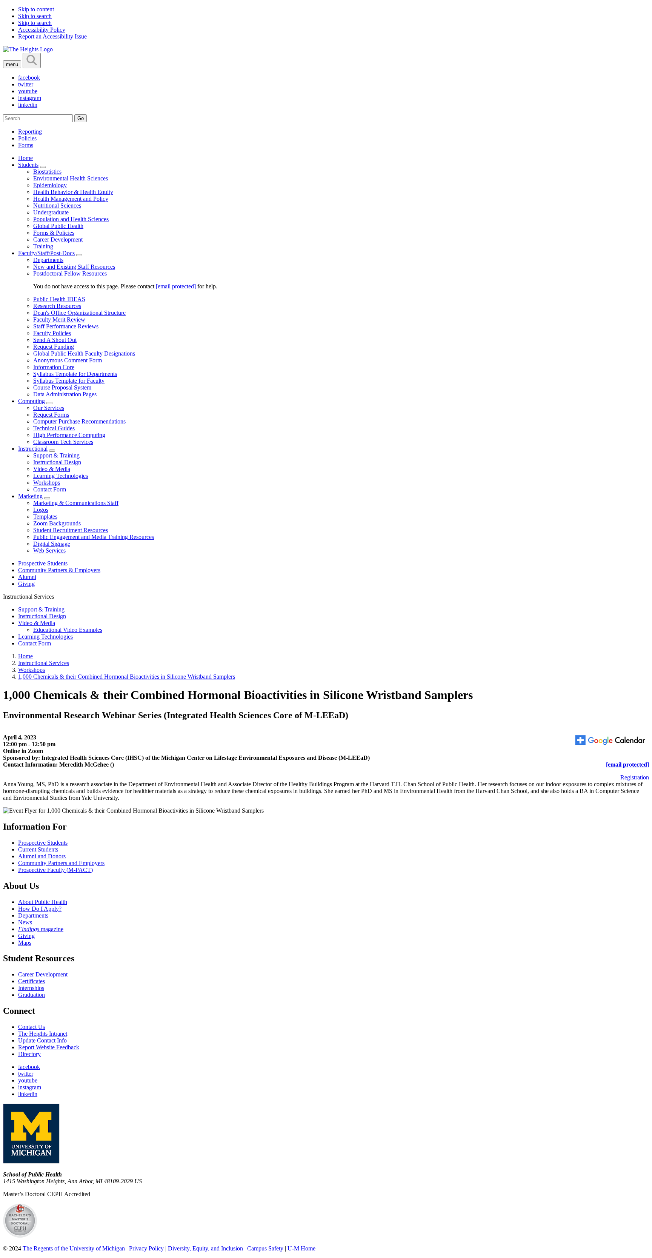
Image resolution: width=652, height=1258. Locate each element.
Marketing (30, 496)
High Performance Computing (69, 435)
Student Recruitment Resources (70, 530)
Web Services (49, 550)
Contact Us (31, 1027)
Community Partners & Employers (59, 570)
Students (28, 165)
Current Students (38, 849)
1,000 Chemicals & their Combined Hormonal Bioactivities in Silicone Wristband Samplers (126, 676)
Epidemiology (50, 185)
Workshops (46, 482)
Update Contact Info (42, 1040)
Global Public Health (58, 226)
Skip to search (35, 16)
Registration (634, 777)
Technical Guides (54, 428)
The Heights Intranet (42, 1033)
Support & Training (56, 455)
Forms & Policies (53, 232)
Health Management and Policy (70, 199)
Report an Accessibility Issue (52, 36)
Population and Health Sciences (71, 219)
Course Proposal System (62, 387)
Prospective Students (43, 563)
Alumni (27, 577)
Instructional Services (43, 663)
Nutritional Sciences (57, 205)
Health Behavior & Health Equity (73, 192)
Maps (24, 942)
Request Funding (53, 346)
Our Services (48, 408)
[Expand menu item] (43, 167)
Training (43, 246)
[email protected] (176, 286)
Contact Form (49, 489)
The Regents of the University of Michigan (74, 1248)
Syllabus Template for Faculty (69, 380)
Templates (45, 516)
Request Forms (51, 414)
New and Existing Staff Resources (74, 266)
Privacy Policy (146, 1248)
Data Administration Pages (65, 394)
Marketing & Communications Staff (75, 503)
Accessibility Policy (41, 29)
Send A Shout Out (55, 340)
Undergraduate (51, 212)
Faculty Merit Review (59, 319)
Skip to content (36, 9)
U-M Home (301, 1248)
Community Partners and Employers (61, 863)
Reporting (30, 131)
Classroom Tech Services (63, 442)
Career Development (58, 239)
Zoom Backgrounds (57, 523)
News (25, 922)
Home (25, 158)
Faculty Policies (52, 333)
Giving (26, 583)
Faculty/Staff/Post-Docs (46, 253)
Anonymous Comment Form (67, 360)
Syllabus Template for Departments (75, 374)
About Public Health (42, 902)
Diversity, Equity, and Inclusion (205, 1248)
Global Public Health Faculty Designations (84, 353)
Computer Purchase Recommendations (79, 421)
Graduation (31, 995)
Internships (31, 988)
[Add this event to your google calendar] (611, 740)
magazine (40, 929)
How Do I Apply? (40, 908)
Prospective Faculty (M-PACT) (55, 870)
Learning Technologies (60, 476)
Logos (40, 510)
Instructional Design (57, 462)
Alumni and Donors (42, 856)
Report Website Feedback (48, 1047)
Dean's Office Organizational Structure (79, 312)
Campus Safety (265, 1248)
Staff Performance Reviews (65, 326)
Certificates (31, 981)
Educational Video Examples (67, 630)
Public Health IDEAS (59, 299)
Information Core (53, 367)
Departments (48, 260)
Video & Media (51, 469)
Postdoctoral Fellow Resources (70, 273)
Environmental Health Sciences (70, 178)
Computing (31, 401)
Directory (29, 1054)
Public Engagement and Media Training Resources (93, 537)
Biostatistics (47, 171)
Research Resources (57, 306)
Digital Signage (51, 543)
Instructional (33, 448)
